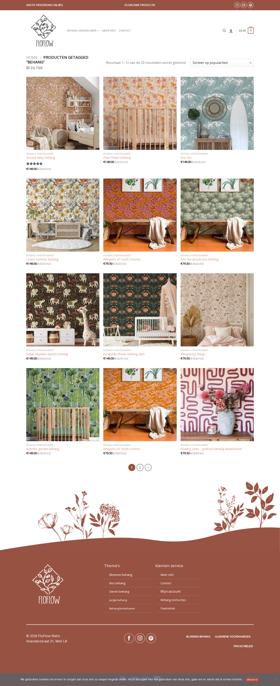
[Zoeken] (224, 31)
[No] (275, 681)
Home (32, 57)
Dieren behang (119, 591)
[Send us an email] (244, 5)
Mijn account (170, 591)
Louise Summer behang (42, 259)
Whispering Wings (193, 354)
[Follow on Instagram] (237, 5)
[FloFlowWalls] (43, 30)
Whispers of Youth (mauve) (122, 259)
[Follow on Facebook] (129, 638)
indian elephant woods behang (47, 354)
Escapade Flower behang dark (124, 354)
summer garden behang (42, 449)
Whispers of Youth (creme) (121, 449)
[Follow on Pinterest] (250, 5)
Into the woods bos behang (200, 259)
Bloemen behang (120, 575)
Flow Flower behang (117, 157)
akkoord (252, 679)
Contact (125, 30)
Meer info (109, 30)
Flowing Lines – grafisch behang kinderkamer (211, 449)
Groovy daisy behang (40, 157)
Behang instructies (173, 600)
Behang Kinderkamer (82, 30)
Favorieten (167, 608)
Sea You (186, 157)
